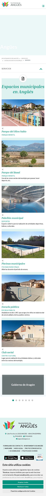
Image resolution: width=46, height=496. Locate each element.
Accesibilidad (15, 451)
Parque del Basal (11, 172)
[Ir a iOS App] (26, 457)
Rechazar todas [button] (23, 487)
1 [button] (13, 400)
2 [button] (16, 400)
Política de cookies (29, 451)
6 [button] (29, 400)
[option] (23, 385)
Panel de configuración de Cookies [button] (23, 491)
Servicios (24, 58)
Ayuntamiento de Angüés (10, 58)
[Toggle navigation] (43, 5)
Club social (8, 352)
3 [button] (19, 400)
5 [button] (26, 400)
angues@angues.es (23, 439)
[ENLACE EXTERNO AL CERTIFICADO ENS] (39, 457)
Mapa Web (8, 448)
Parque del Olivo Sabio (14, 131)
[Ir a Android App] (10, 457)
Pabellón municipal (12, 218)
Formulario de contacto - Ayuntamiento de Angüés (23, 446)
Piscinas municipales (13, 263)
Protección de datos (33, 448)
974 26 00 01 (18, 436)
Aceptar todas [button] (23, 482)
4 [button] (23, 400)
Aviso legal (18, 448)
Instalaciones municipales (13, 60)
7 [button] (32, 400)
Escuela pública (10, 307)
